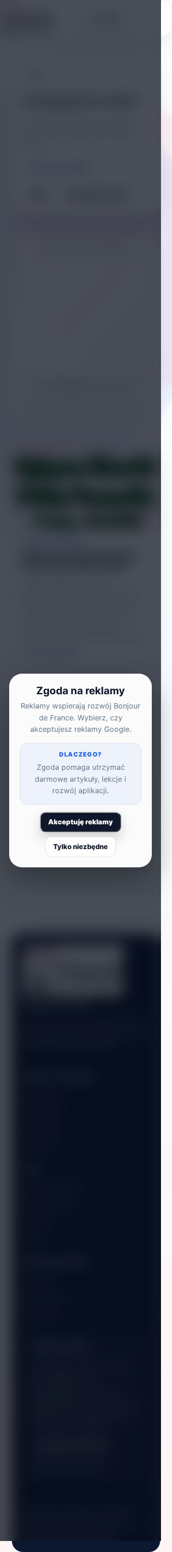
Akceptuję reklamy (80, 822)
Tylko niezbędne (80, 847)
